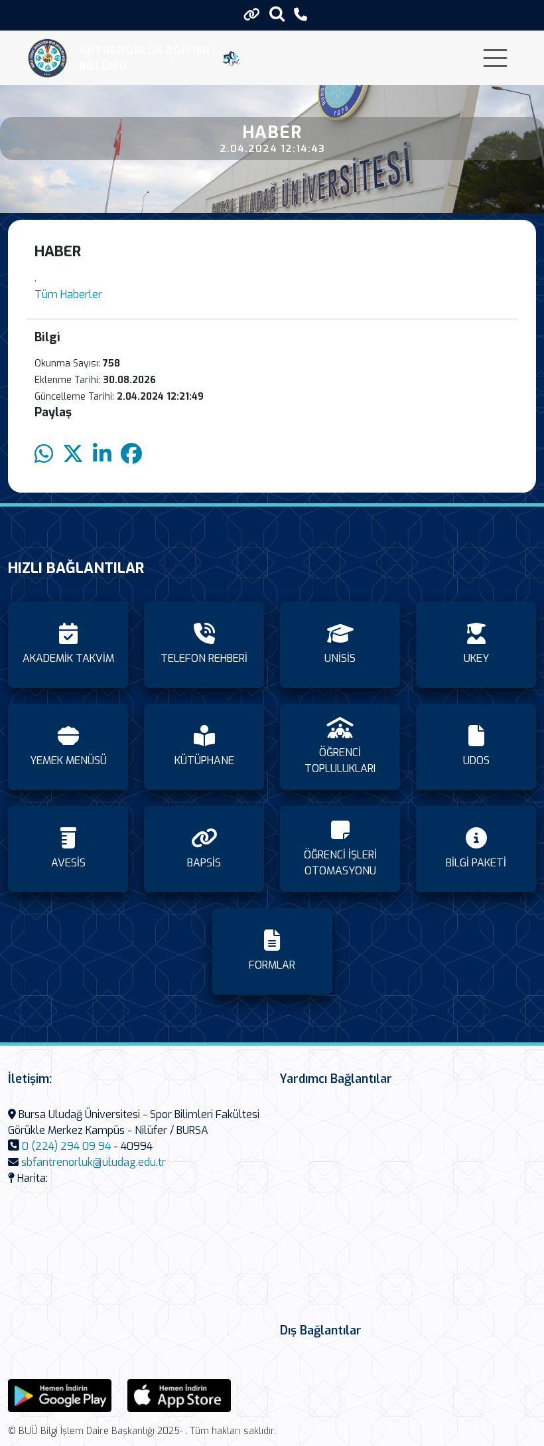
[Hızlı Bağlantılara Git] (251, 14)
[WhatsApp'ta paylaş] (43, 454)
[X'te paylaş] (73, 454)
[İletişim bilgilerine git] (300, 15)
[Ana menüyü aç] (495, 58)
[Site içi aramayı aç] (277, 13)
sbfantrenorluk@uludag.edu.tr (93, 1162)
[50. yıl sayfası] (231, 58)
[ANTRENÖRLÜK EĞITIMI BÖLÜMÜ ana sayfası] (47, 58)
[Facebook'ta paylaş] (131, 454)
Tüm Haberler (68, 294)
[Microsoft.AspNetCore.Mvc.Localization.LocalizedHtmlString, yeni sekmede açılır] (59, 1395)
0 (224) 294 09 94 (66, 1146)
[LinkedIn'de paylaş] (102, 454)
